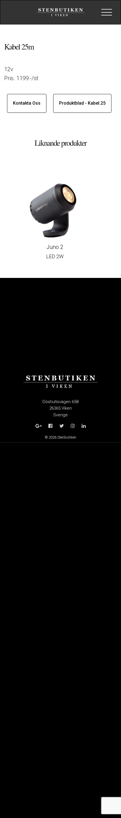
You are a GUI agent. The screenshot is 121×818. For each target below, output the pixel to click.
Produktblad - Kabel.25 (82, 103)
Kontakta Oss (27, 103)
